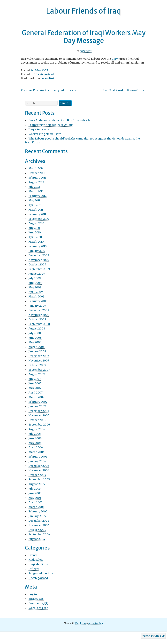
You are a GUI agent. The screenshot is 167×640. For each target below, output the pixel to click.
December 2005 (39, 465)
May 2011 (34, 200)
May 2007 (35, 388)
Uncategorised (44, 74)
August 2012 (36, 182)
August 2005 (37, 484)
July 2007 (35, 378)
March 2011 (36, 209)
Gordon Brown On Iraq (124, 90)
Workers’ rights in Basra (45, 134)
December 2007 (39, 356)
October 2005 (37, 474)
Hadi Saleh (36, 559)
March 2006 (37, 452)
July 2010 (34, 228)
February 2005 (38, 511)
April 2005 (36, 502)
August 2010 (36, 223)
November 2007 (39, 360)
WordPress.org (38, 607)
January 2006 (37, 461)
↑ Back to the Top (153, 635)
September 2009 (39, 269)
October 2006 (37, 420)
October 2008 (37, 319)
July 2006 (35, 433)
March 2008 (37, 346)
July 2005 (35, 488)
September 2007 (39, 369)
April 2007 (36, 392)
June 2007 (35, 383)
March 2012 (36, 191)
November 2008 (39, 314)
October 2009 (37, 264)
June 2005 (35, 493)
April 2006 (36, 447)
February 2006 (38, 456)
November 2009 (39, 260)
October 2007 (37, 365)
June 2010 (35, 232)
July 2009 (35, 278)
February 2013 (37, 177)
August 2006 (37, 429)
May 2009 (35, 287)
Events (33, 555)
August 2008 (37, 328)
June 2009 (35, 282)
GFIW (115, 58)
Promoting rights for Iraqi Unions (51, 124)
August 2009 (37, 273)
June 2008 (35, 337)
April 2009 (36, 292)
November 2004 (39, 525)
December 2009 (39, 255)
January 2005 (37, 516)
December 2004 (39, 520)
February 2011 (37, 214)
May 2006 (35, 442)
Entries (36, 598)
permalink (47, 78)
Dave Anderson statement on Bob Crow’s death (59, 120)
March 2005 (36, 507)
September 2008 (39, 324)
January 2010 (37, 250)
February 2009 (38, 301)
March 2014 (36, 168)
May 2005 (35, 497)
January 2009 (37, 305)
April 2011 (35, 205)
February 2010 (38, 246)
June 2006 (35, 438)
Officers (34, 568)
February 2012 (37, 195)
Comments (38, 603)
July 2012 (34, 186)
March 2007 (36, 397)
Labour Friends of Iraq (83, 11)
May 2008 (35, 342)
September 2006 (39, 424)
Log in (33, 594)
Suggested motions (41, 573)
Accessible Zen (95, 623)
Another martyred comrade (48, 90)
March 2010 (36, 241)
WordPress (80, 623)
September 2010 (39, 218)
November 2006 (39, 415)
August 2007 (37, 374)
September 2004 (39, 534)
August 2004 (37, 539)
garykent (85, 50)
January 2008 (37, 351)
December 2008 (39, 310)
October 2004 (37, 529)
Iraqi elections (38, 564)
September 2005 (39, 479)
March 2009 (37, 296)
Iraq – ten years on (41, 129)
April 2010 (35, 237)
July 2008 (35, 333)
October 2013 (37, 173)
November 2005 (39, 470)
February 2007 (38, 401)
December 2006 (39, 410)
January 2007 (37, 406)
